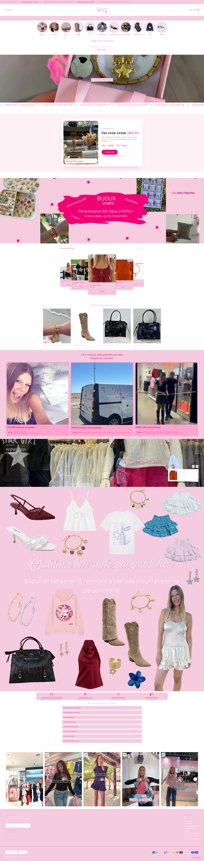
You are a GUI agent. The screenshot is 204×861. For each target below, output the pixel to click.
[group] (42, 28)
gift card (124, 18)
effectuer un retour (148, 18)
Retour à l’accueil (102, 50)
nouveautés (54, 18)
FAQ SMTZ (187, 831)
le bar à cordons (79, 18)
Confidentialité (188, 823)
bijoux (70, 18)
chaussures (102, 18)
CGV (185, 818)
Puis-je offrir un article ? (69, 736)
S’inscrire (11, 830)
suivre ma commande (134, 18)
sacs (109, 18)
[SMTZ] (102, 10)
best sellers (63, 18)
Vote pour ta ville (110, 152)
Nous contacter (188, 836)
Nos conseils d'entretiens (190, 826)
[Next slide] (142, 248)
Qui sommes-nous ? (189, 828)
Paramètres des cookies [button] (190, 838)
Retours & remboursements (191, 833)
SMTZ (10, 856)
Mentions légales (188, 821)
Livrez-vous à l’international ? (70, 731)
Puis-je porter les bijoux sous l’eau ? (72, 741)
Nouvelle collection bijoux (102, 79)
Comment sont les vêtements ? (71, 726)
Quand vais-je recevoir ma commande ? (72, 708)
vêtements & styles (91, 18)
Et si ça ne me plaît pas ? (69, 717)
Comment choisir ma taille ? (70, 722)
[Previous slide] (137, 248)
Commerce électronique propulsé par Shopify (22, 856)
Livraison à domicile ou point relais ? (72, 712)
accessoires (116, 18)
